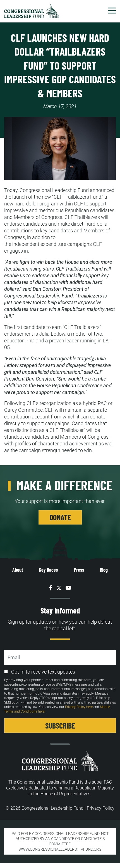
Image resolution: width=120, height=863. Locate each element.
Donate (60, 517)
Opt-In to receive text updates (43, 672)
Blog (104, 570)
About (17, 570)
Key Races (48, 570)
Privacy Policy (100, 808)
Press (79, 570)
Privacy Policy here (79, 707)
